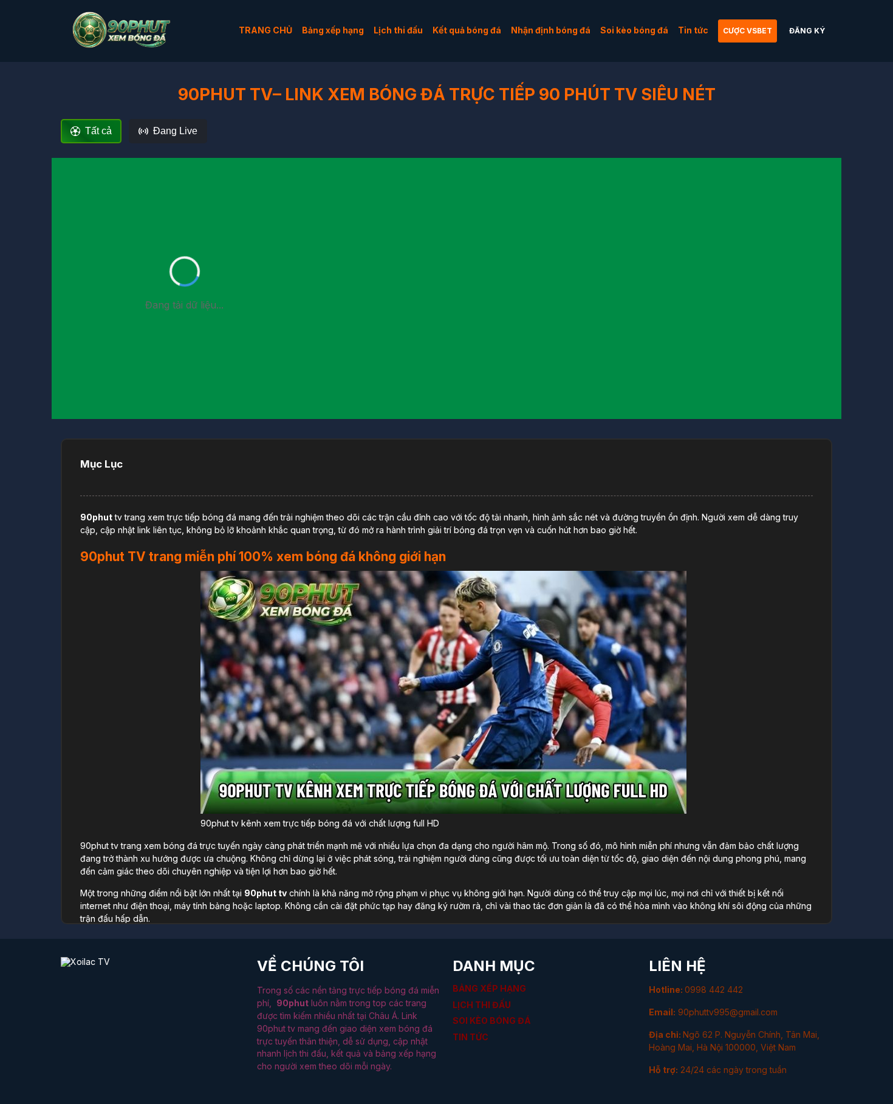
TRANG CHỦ (265, 30)
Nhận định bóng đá (550, 30)
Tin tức (693, 30)
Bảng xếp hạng (333, 30)
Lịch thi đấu (398, 30)
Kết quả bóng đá (467, 30)
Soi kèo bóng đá (634, 30)
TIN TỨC (470, 1037)
